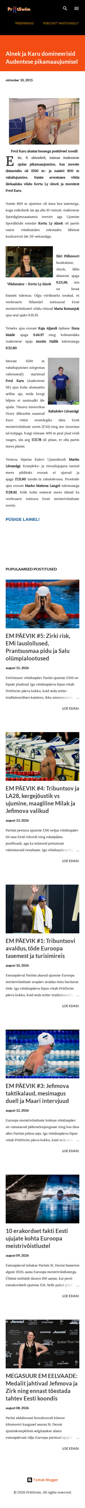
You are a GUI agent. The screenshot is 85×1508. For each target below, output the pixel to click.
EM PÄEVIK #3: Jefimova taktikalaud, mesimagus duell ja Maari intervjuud (37, 1093)
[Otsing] (65, 8)
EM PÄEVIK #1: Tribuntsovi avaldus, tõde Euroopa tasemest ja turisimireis (40, 948)
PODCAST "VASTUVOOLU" (61, 23)
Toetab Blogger (45, 1480)
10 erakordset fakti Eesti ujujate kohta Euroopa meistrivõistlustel (37, 1238)
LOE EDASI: (70, 708)
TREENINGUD (24, 23)
